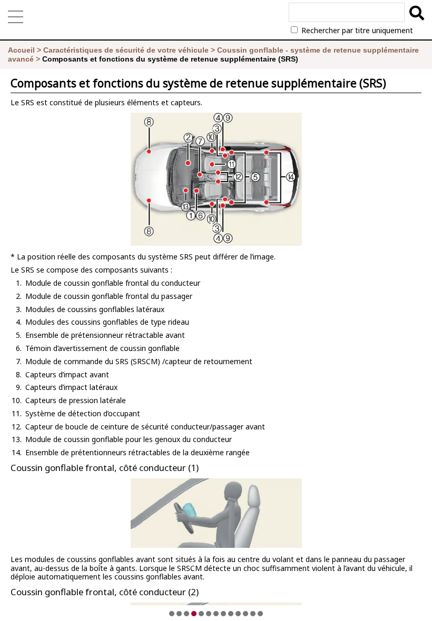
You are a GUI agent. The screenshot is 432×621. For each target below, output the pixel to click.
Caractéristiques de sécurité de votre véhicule (126, 50)
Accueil (21, 50)
